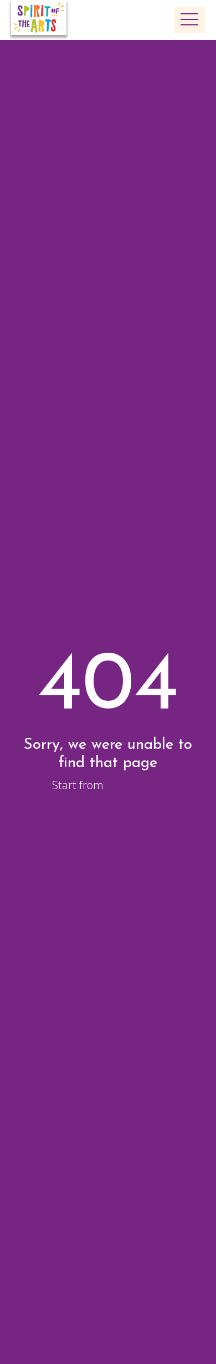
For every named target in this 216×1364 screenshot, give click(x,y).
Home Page (135, 785)
